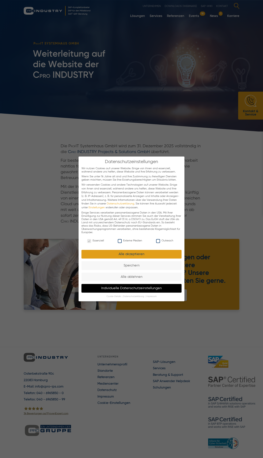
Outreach (167, 240)
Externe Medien (132, 240)
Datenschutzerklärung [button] (134, 297)
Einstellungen (97, 207)
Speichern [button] (132, 265)
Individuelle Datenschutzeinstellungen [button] (131, 288)
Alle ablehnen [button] (131, 277)
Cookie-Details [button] (113, 297)
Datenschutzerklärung (120, 204)
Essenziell (98, 240)
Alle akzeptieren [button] (131, 254)
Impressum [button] (151, 297)
